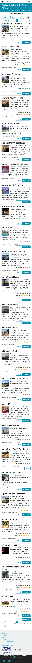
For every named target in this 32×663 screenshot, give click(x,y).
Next (29, 20)
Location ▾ (5, 17)
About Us (4, 633)
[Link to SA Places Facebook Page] (4, 661)
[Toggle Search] (24, 1)
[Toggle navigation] (28, 1)
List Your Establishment (9, 641)
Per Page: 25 (25, 619)
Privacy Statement (7, 645)
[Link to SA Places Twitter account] (9, 661)
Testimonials (5, 635)
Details (19, 42)
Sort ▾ (21, 17)
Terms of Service (16, 657)
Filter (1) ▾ (13, 17)
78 (25, 20)
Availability (26, 42)
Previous (7, 20)
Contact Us (5, 639)
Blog (3, 637)
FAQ (3, 643)
